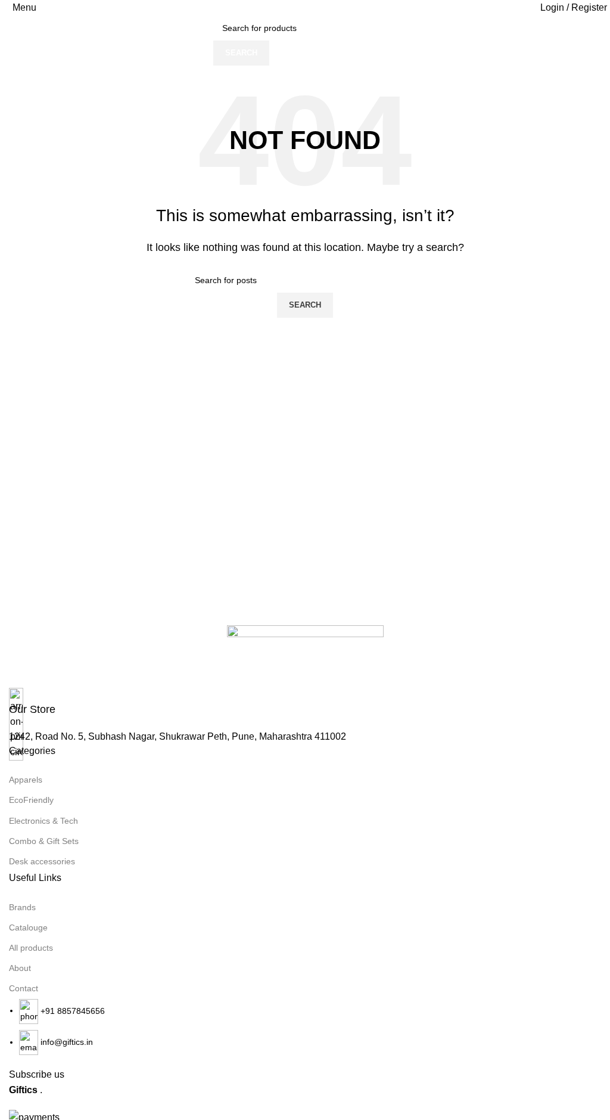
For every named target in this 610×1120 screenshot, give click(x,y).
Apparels (25, 779)
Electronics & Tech (43, 821)
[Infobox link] (305, 702)
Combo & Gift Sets (44, 841)
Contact (23, 988)
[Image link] (305, 656)
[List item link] (305, 1027)
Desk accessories (42, 861)
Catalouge (28, 927)
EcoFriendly (31, 800)
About (20, 968)
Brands (22, 907)
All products (31, 948)
